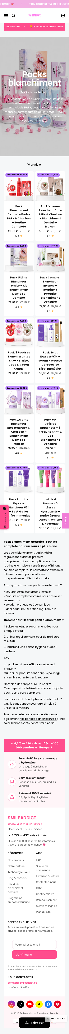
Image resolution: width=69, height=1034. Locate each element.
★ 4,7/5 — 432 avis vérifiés (27, 835)
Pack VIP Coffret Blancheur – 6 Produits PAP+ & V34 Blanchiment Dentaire (50, 432)
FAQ (38, 860)
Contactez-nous (46, 882)
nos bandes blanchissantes (38, 719)
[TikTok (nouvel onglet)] (20, 1004)
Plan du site (43, 911)
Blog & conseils (17, 878)
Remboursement (46, 900)
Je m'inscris (24, 954)
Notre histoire (16, 866)
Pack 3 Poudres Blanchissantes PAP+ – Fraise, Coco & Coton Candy (18, 361)
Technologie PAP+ (19, 872)
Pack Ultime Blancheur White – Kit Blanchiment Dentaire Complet (18, 288)
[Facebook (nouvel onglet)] (48, 1004)
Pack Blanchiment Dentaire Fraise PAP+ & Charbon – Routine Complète (19, 216)
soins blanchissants (17, 723)
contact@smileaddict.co (22, 982)
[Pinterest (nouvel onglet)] (57, 1004)
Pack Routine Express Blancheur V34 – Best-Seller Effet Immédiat (19, 507)
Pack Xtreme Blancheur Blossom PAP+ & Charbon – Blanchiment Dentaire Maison (18, 432)
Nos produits (16, 860)
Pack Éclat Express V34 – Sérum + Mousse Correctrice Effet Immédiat (50, 361)
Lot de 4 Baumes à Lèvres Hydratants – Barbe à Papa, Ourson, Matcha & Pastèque (50, 511)
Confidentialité (45, 894)
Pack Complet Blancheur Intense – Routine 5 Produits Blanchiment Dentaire (50, 290)
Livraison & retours (47, 876)
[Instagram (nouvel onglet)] (11, 1004)
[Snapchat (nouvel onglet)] (39, 1004)
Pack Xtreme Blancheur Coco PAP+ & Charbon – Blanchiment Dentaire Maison (50, 216)
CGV (39, 888)
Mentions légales (46, 905)
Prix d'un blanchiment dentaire (15, 888)
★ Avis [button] (65, 521)
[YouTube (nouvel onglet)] (30, 1004)
